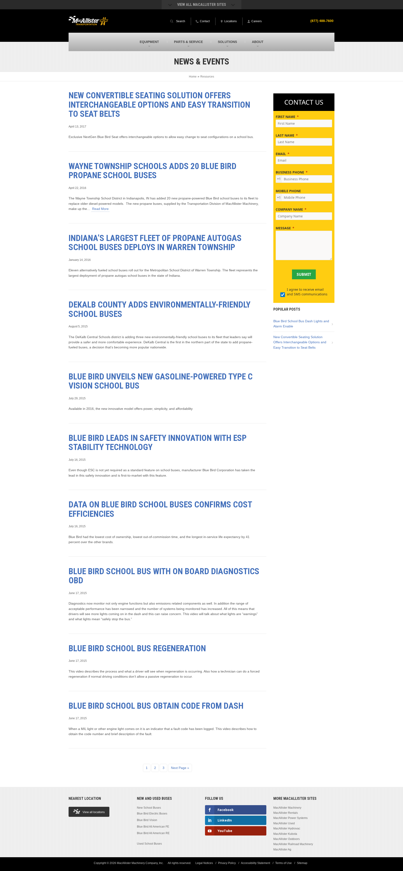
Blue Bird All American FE (153, 826)
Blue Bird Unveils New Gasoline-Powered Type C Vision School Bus (161, 381)
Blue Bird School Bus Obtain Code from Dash (156, 706)
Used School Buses (149, 843)
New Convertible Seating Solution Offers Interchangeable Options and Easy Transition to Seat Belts (159, 105)
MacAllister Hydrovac (286, 828)
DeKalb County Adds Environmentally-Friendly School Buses (159, 309)
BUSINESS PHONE (290, 172)
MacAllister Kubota (285, 834)
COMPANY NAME (289, 209)
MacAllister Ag (282, 849)
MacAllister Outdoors (286, 839)
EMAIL (281, 154)
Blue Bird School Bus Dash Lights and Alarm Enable (301, 323)
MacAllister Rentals (285, 812)
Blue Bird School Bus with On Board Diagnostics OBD (164, 576)
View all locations (94, 812)
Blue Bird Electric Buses (152, 813)
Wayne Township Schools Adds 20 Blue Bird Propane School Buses (152, 171)
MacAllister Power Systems (290, 818)
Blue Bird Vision (147, 820)
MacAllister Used (284, 823)
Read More (100, 209)
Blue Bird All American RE (153, 833)
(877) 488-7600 (322, 21)
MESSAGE (283, 228)
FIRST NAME (285, 116)
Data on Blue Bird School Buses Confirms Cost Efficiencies (160, 509)
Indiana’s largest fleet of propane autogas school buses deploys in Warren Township (155, 242)
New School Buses (149, 807)
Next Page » (180, 768)
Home (193, 76)
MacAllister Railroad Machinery (293, 844)
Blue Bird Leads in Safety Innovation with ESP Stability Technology (158, 442)
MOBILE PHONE (288, 191)
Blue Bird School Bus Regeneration (137, 648)
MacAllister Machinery (287, 807)
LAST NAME (285, 135)
